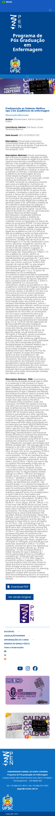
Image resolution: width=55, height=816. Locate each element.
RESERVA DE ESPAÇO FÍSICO (17, 644)
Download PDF (19, 586)
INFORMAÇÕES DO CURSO (16, 640)
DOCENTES (9, 632)
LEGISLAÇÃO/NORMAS (14, 636)
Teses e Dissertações (14, 647)
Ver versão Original (19, 597)
